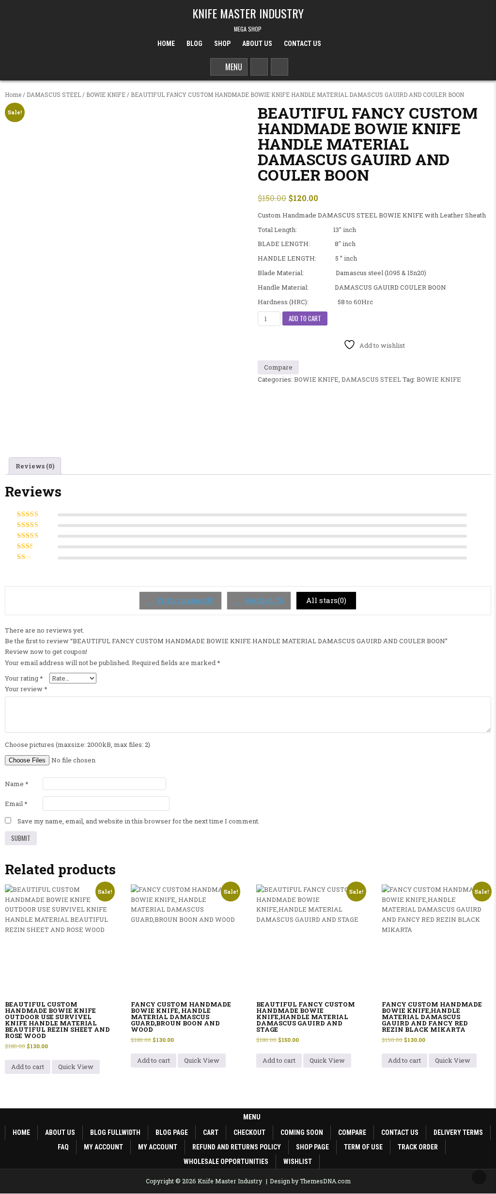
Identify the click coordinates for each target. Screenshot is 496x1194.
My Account (157, 1147)
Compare (352, 1132)
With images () (184, 600)
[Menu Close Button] (335, 43)
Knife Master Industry (248, 13)
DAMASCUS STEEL (54, 94)
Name (17, 783)
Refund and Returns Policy (236, 1147)
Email (16, 803)
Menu (231, 67)
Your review (26, 688)
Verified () (263, 600)
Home (166, 43)
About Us (257, 43)
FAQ (63, 1147)
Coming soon (301, 1132)
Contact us (399, 1132)
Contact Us (302, 43)
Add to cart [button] (27, 1066)
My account (103, 1147)
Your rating (24, 678)
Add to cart (305, 318)
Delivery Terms (458, 1132)
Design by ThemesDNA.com (310, 1181)
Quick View (75, 1066)
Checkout (249, 1132)
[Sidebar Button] (279, 67)
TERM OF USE (363, 1147)
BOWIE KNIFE (105, 94)
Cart (210, 1132)
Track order (418, 1147)
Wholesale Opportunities (226, 1161)
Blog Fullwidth (115, 1132)
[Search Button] (259, 67)
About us (60, 1132)
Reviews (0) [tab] (35, 466)
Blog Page (171, 1132)
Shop (222, 43)
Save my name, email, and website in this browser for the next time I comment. (138, 821)
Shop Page (312, 1147)
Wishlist (297, 1161)
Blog (194, 43)
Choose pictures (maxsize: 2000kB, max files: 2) (77, 744)
